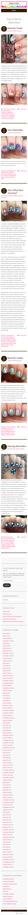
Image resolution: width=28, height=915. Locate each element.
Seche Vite (12, 434)
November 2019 (7, 683)
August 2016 (6, 780)
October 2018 (6, 715)
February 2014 (7, 854)
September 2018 (7, 718)
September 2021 (7, 641)
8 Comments (22, 427)
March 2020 (6, 673)
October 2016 (6, 775)
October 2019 (6, 685)
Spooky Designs (7, 899)
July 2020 (5, 663)
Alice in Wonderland (8, 335)
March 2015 (6, 822)
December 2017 (7, 740)
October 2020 (7, 658)
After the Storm (7, 614)
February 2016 (7, 795)
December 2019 (7, 680)
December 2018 (7, 710)
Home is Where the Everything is (12, 616)
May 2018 (5, 728)
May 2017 (5, 757)
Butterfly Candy (14, 28)
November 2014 (7, 832)
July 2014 (5, 842)
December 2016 (7, 770)
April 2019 (5, 700)
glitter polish (4, 115)
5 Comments (22, 171)
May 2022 (5, 636)
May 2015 (5, 817)
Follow (7, 585)
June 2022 (5, 633)
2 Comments (22, 109)
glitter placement (10, 431)
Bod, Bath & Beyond (8, 879)
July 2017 (5, 752)
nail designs (12, 175)
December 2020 (7, 653)
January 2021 (6, 651)
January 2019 (6, 708)
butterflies (4, 112)
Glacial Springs (10, 538)
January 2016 (6, 797)
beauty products (5, 110)
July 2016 (5, 782)
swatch (12, 118)
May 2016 (5, 787)
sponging (7, 177)
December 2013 (7, 859)
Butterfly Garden (15, 358)
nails (2, 118)
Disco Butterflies (15, 130)
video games (4, 346)
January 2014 (6, 857)
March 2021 (6, 648)
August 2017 (6, 750)
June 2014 (5, 844)
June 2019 (5, 695)
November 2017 (7, 743)
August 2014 (6, 839)
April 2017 (5, 760)
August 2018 (6, 720)
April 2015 (6, 820)
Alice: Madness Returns (7, 337)
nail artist (12, 115)
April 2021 (6, 646)
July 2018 (5, 723)
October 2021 (6, 638)
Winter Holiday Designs (9, 904)
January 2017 (6, 767)
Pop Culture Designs (12, 196)
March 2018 (6, 733)
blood (2, 340)
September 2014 (7, 837)
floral (12, 428)
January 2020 (7, 678)
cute (9, 428)
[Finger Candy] (14, 8)
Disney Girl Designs (8, 881)
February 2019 (7, 705)
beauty (4, 109)
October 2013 (6, 864)
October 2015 (6, 805)
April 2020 (6, 670)
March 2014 (6, 852)
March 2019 (6, 703)
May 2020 (6, 668)
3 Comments (22, 335)
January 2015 (6, 827)
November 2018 (7, 713)
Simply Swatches (8, 896)
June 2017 (5, 755)
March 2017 (6, 762)
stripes (11, 345)
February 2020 (7, 675)
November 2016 (7, 772)
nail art (11, 343)
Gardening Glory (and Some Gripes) (13, 621)
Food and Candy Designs (10, 884)
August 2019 (6, 690)
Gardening (6, 886)
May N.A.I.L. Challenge (7, 541)
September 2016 (7, 777)
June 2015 (5, 815)
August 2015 (6, 810)
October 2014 (6, 834)
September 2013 (7, 867)
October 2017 (6, 745)
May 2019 (5, 698)
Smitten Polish (5, 548)
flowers (3, 538)
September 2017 (7, 747)
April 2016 (5, 790)
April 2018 (6, 730)
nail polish (11, 117)
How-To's (5, 891)
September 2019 (7, 688)
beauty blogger (11, 109)
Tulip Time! (6, 611)
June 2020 (6, 665)
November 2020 (7, 656)
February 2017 (7, 765)
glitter (3, 431)
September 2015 (7, 807)
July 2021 (5, 643)
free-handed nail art (7, 430)
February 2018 (7, 735)
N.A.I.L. (3, 543)
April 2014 (5, 849)
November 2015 (7, 802)
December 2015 (7, 800)
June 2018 (5, 725)
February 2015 (7, 824)
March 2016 (6, 792)
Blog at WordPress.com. (8, 911)
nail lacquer (4, 117)
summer (6, 118)
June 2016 (5, 785)
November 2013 (7, 862)
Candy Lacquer (9, 114)
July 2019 (5, 693)
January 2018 (6, 738)
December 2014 (7, 829)
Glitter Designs (17, 31)
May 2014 (5, 847)
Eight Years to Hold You (9, 619)
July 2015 (5, 812)
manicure (10, 174)
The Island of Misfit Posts (10, 901)
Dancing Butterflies (16, 446)
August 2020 (6, 661)
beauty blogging (10, 338)
